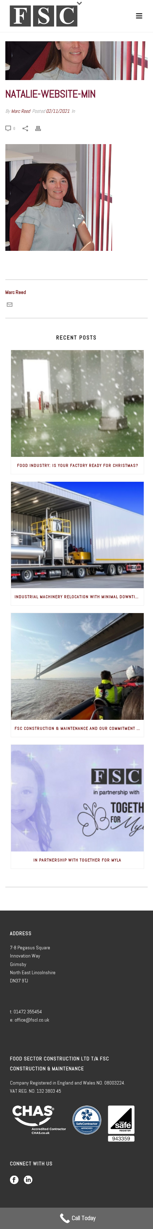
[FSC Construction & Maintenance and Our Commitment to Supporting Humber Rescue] (77, 666)
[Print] (41, 128)
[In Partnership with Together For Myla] (77, 798)
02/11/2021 (57, 111)
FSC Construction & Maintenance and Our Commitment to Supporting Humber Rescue (79, 728)
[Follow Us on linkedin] (28, 1180)
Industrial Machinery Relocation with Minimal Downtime (78, 597)
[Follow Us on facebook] (14, 1180)
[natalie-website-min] (76, 60)
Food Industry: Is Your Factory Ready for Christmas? (77, 465)
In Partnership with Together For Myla (77, 860)
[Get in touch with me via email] (9, 305)
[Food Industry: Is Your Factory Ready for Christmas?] (77, 403)
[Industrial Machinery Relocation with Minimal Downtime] (77, 535)
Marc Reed (20, 111)
